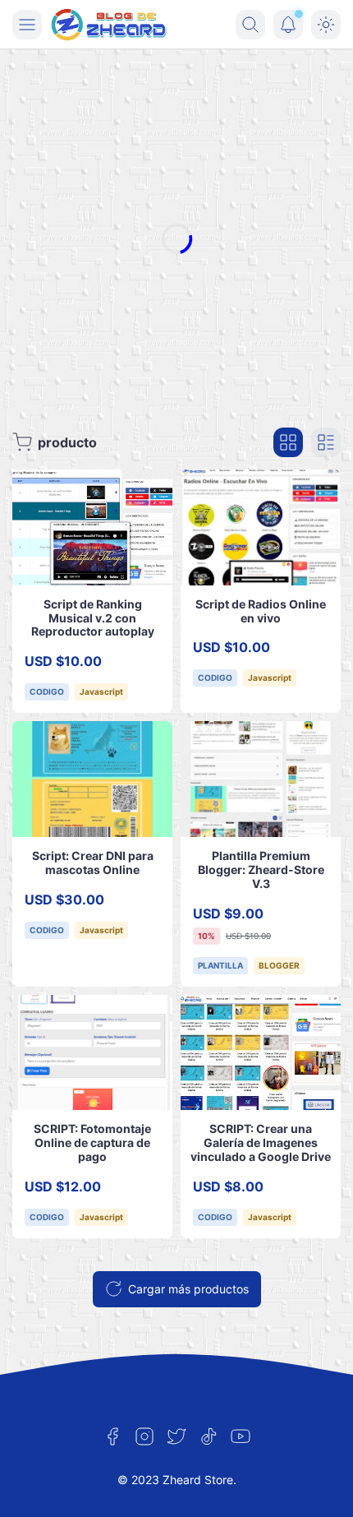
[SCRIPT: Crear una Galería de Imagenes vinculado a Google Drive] (261, 1053)
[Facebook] (112, 1436)
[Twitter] (176, 1436)
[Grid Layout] (288, 442)
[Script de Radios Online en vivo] (261, 527)
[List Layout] (326, 442)
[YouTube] (240, 1436)
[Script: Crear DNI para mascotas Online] (92, 779)
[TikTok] (208, 1436)
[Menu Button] (27, 24)
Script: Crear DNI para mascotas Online (93, 862)
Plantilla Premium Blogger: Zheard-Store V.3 (261, 869)
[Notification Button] (288, 24)
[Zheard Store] (109, 24)
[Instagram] (144, 1436)
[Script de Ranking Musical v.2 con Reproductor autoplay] (92, 527)
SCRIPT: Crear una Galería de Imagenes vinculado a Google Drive (260, 1142)
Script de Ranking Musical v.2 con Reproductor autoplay (92, 618)
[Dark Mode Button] (326, 24)
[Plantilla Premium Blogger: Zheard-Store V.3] (261, 779)
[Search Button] (250, 24)
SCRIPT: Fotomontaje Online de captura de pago (92, 1142)
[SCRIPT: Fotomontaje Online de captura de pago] (92, 1053)
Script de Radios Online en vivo (260, 611)
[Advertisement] (176, 238)
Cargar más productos (188, 1289)
